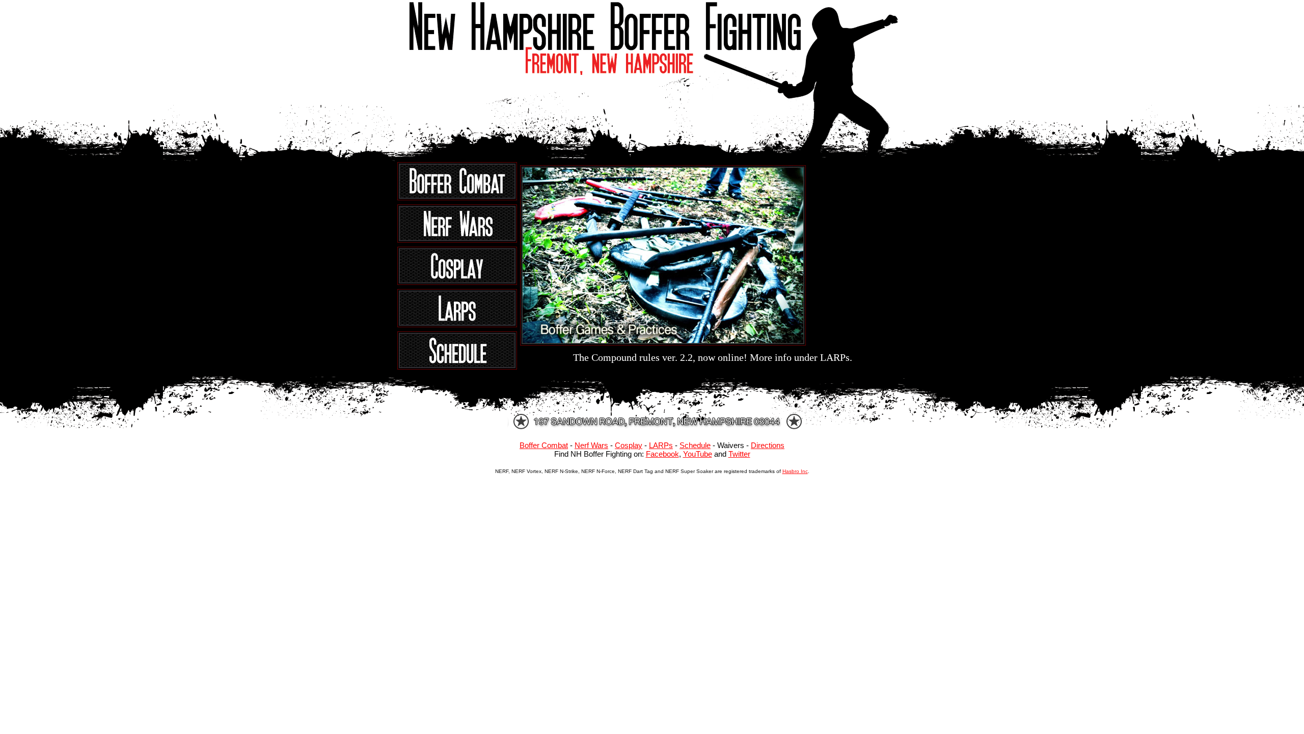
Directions (767, 445)
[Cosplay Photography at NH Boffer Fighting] (458, 284)
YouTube (697, 454)
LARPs (661, 445)
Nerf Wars (591, 445)
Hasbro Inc (795, 471)
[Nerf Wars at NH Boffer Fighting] (458, 242)
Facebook (662, 454)
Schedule (695, 445)
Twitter (739, 454)
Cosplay (628, 445)
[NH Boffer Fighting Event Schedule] (458, 366)
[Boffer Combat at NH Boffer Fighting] (458, 200)
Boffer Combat (544, 445)
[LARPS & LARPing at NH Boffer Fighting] (458, 327)
